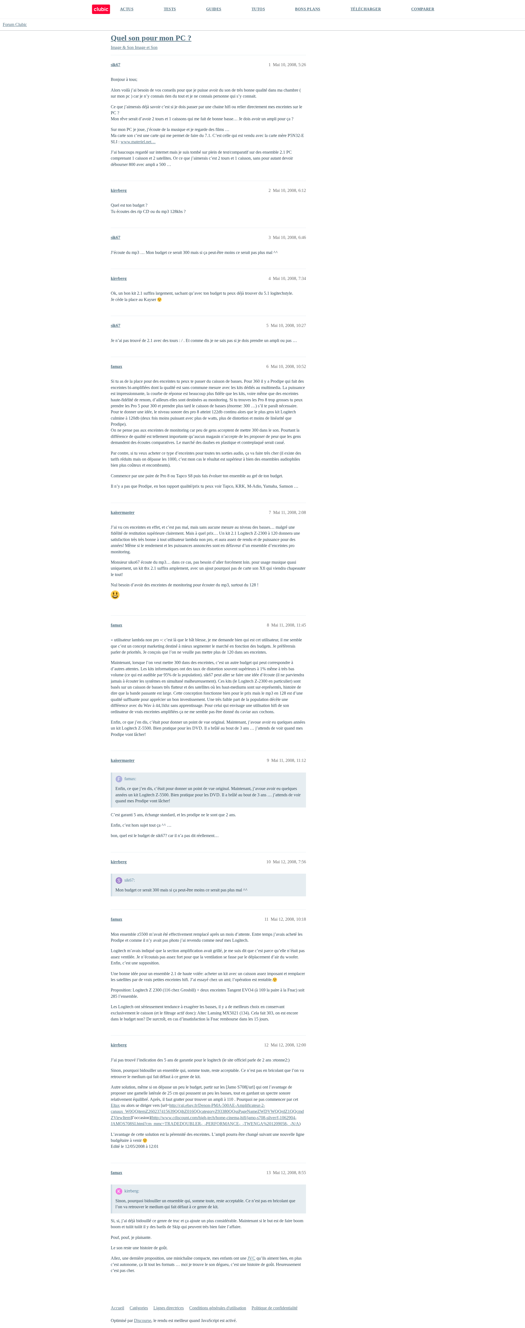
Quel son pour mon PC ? (151, 38)
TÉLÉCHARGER (366, 9)
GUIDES (213, 9)
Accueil (117, 1308)
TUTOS (258, 9)
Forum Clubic (15, 24)
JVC (251, 1258)
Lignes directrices (168, 1308)
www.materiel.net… (138, 141)
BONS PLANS (307, 9)
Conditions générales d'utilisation (217, 1308)
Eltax (115, 1105)
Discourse (142, 1320)
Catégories (139, 1308)
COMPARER (422, 9)
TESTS (170, 9)
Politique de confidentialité (275, 1308)
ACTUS (126, 9)
